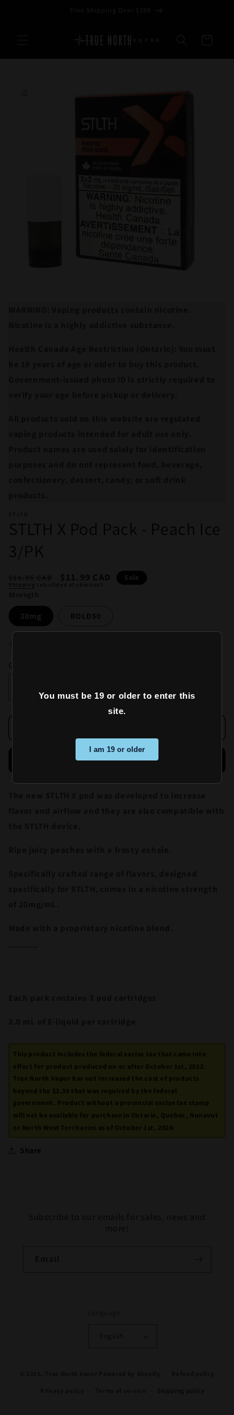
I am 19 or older (117, 749)
